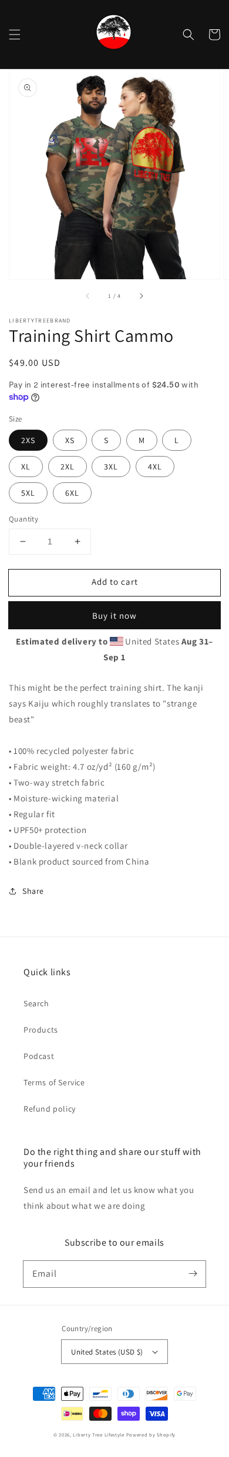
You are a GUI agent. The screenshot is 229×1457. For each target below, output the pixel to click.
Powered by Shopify (151, 1434)
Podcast (38, 1056)
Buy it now (114, 615)
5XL (28, 493)
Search (36, 1003)
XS (70, 440)
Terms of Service (54, 1082)
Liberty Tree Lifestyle (98, 1434)
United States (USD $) (107, 1352)
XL (26, 466)
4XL (155, 466)
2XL (67, 466)
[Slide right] (141, 295)
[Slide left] (88, 295)
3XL (111, 466)
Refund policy (49, 1108)
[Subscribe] (193, 1274)
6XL (72, 493)
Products (40, 1029)
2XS (28, 440)
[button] (15, 34)
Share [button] (33, 891)
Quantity (23, 519)
